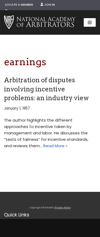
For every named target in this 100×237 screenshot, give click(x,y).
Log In (49, 4)
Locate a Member (19, 4)
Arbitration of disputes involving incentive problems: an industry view (46, 89)
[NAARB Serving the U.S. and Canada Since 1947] (39, 22)
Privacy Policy (63, 207)
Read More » (55, 146)
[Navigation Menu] (89, 22)
